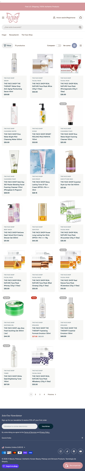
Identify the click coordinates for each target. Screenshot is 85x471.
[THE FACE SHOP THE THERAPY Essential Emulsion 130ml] (70, 307)
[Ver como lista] (80, 45)
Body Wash (8, 229)
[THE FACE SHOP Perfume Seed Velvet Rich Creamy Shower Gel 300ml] (14, 212)
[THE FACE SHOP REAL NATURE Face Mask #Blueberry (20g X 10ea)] (42, 355)
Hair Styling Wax (67, 179)
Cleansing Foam (66, 131)
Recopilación (14, 35)
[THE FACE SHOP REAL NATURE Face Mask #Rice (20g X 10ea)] (42, 63)
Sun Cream (36, 179)
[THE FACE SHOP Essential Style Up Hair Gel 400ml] (70, 161)
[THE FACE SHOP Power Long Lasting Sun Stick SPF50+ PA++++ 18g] (42, 212)
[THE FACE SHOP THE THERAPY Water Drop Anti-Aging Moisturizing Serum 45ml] (14, 63)
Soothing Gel (9, 325)
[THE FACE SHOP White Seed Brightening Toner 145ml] (14, 355)
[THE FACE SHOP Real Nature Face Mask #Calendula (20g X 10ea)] (70, 259)
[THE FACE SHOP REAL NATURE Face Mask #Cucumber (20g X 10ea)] (70, 212)
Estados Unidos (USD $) (14, 447)
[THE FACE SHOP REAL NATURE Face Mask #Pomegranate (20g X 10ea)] (70, 63)
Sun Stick (35, 229)
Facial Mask (36, 80)
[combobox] (42, 27)
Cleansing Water (10, 131)
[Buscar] (80, 27)
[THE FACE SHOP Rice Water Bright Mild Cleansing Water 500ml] (14, 113)
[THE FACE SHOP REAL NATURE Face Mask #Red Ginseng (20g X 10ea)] (42, 259)
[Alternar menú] (3, 17)
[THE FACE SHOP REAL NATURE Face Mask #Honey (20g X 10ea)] (14, 259)
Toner (6, 373)
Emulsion (35, 325)
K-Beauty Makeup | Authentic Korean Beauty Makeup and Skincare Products (36, 459)
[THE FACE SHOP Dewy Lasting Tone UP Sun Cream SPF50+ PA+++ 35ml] (42, 161)
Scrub (34, 131)
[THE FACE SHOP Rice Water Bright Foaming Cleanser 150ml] (70, 113)
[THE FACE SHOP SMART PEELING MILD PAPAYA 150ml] (42, 113)
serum (6, 80)
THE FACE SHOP (9, 78)
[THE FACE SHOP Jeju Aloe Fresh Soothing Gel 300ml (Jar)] (14, 307)
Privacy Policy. (45, 432)
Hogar (4, 35)
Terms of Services (30, 432)
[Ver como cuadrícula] (74, 45)
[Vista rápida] (23, 55)
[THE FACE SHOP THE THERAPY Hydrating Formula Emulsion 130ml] (42, 307)
